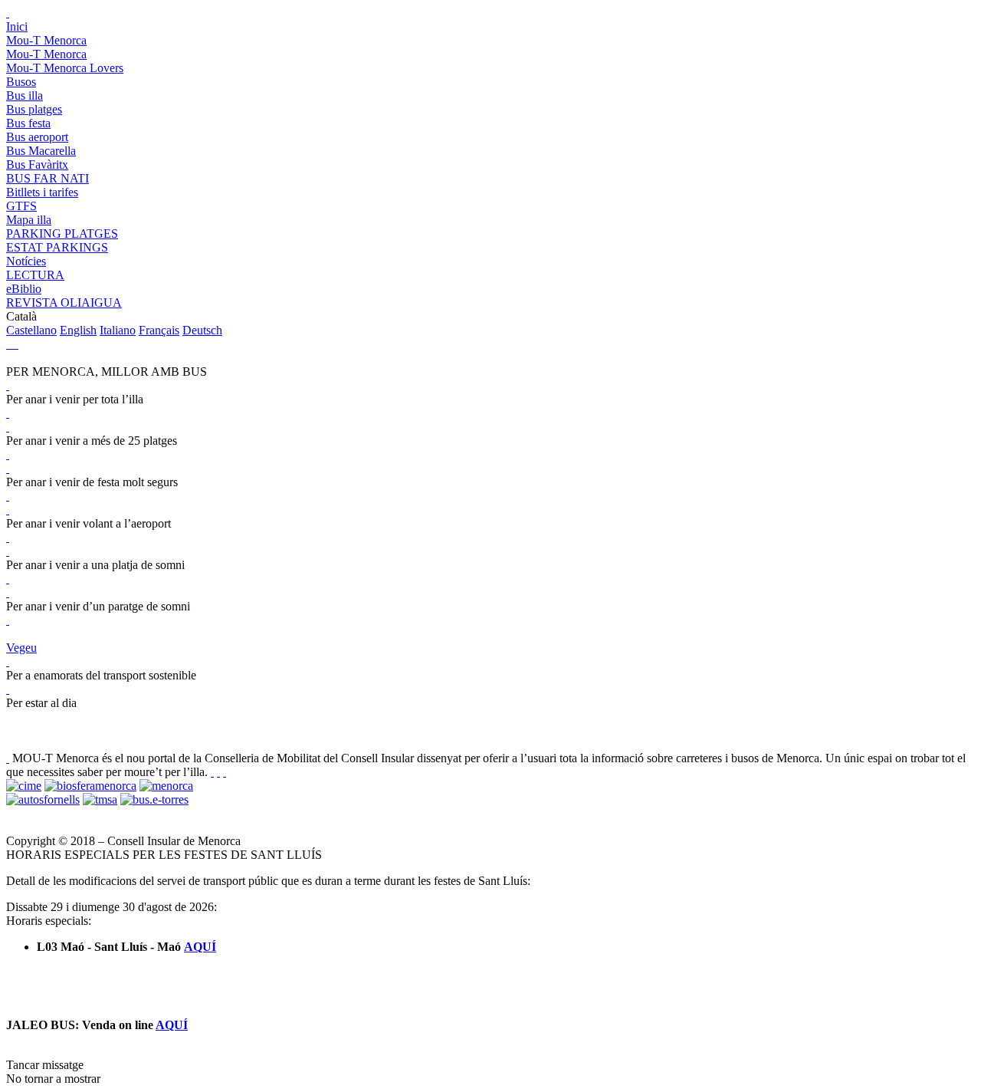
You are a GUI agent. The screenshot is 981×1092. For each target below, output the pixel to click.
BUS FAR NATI (47, 178)
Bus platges (34, 109)
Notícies (26, 261)
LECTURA (35, 274)
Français (159, 330)
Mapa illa (28, 219)
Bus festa (28, 123)
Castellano (31, 330)
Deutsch (202, 330)
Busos (21, 81)
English (78, 330)
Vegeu (21, 647)
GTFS (21, 205)
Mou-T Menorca (46, 40)
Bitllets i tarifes (42, 192)
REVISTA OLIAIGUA (64, 302)
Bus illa (24, 95)
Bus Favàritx (37, 164)
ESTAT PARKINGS (57, 247)
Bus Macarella (41, 150)
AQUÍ (200, 946)
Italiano (118, 330)
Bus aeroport (37, 136)
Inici (17, 26)
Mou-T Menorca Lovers (64, 67)
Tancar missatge (45, 1064)
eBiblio (23, 288)
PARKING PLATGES (62, 233)
